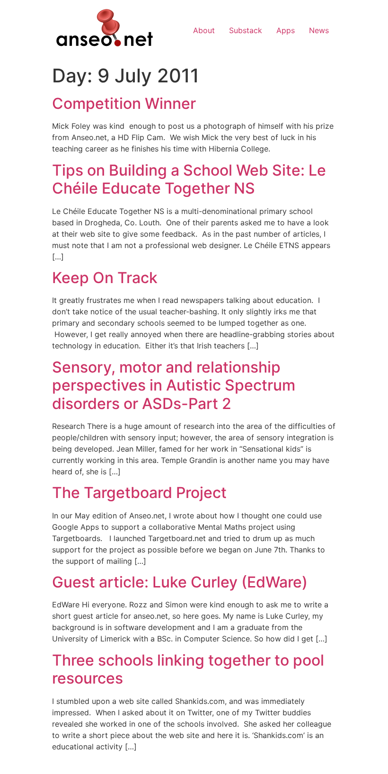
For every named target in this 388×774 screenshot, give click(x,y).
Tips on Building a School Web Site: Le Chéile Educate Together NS (189, 179)
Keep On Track (105, 277)
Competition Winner (124, 103)
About (204, 30)
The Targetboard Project (139, 492)
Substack (245, 30)
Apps (285, 30)
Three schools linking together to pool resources (188, 669)
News (319, 30)
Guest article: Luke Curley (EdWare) (180, 582)
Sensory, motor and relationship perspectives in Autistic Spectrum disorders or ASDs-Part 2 (173, 385)
